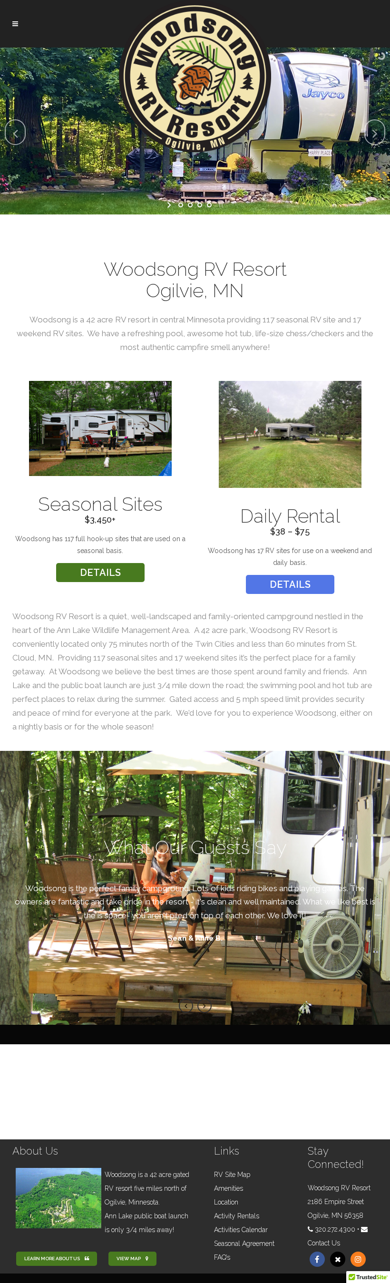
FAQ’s (222, 1257)
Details (100, 572)
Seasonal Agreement (244, 1243)
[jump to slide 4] (209, 205)
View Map (129, 1258)
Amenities (228, 1188)
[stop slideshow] (220, 205)
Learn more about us (52, 1258)
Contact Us (324, 1243)
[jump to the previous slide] (15, 132)
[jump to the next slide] (374, 132)
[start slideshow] (170, 205)
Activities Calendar (241, 1230)
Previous (186, 1006)
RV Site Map (232, 1174)
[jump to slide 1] (180, 205)
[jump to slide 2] (190, 205)
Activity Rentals (236, 1216)
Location (226, 1202)
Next (204, 1006)
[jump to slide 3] (200, 205)
